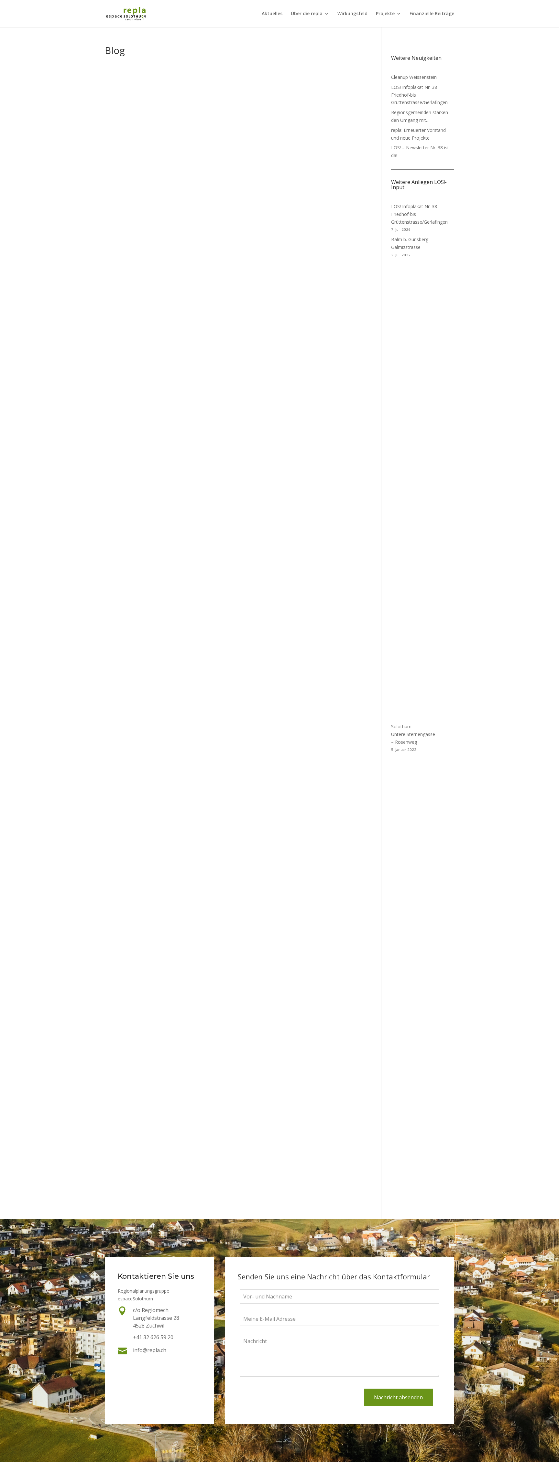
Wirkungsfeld (352, 13)
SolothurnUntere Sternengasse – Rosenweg (413, 734)
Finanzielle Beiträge (432, 13)
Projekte (385, 13)
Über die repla (307, 13)
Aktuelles (272, 13)
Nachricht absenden (398, 1397)
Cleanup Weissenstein (414, 77)
